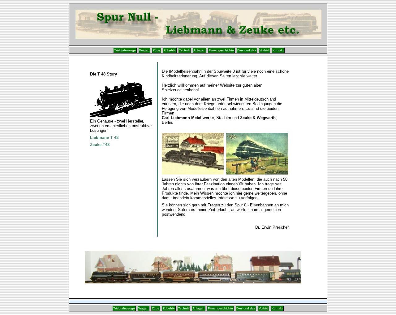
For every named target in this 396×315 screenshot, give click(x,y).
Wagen (144, 50)
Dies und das (246, 50)
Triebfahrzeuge (125, 50)
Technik (184, 50)
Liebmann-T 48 (104, 137)
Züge (156, 50)
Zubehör (170, 50)
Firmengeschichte (221, 50)
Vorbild (264, 50)
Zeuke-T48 (100, 144)
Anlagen (199, 50)
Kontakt (278, 50)
